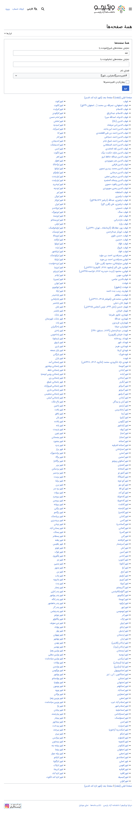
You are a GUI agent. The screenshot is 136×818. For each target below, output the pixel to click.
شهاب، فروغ (122, 247)
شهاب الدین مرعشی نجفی (116, 176)
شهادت (125, 283)
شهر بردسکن (57, 469)
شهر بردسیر (58, 473)
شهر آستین (123, 457)
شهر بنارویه (58, 579)
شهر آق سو (123, 485)
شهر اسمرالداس (121, 714)
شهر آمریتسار (122, 544)
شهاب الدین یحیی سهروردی (115, 188)
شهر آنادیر (123, 556)
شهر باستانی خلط (55, 370)
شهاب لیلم (123, 216)
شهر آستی (123, 453)
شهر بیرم (59, 734)
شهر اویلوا (58, 243)
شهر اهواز (59, 161)
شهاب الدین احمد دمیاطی (116, 137)
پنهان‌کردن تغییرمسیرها (114, 82)
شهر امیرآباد (58, 129)
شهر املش (58, 121)
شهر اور (60, 192)
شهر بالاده (58, 421)
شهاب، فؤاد (123, 243)
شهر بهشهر (58, 639)
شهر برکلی (58, 508)
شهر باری (59, 346)
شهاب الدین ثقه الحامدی (116, 149)
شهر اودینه (58, 188)
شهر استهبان (122, 682)
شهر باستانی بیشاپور (54, 366)
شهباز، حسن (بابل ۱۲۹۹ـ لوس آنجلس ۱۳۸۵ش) (106, 307)
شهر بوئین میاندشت (54, 658)
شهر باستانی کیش (55, 398)
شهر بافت (58, 409)
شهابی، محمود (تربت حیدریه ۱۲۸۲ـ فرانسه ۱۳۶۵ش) (103, 271)
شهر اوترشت (57, 180)
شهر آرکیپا (124, 417)
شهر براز (59, 449)
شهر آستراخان (122, 449)
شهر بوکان (58, 694)
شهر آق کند (123, 492)
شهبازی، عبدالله (121, 319)
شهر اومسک (57, 232)
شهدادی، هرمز (121, 346)
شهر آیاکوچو (122, 595)
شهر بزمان (58, 524)
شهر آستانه (123, 441)
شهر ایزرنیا (58, 267)
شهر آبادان (123, 370)
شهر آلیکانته (123, 540)
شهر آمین (124, 552)
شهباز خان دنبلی (120, 303)
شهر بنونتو (58, 615)
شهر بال (59, 417)
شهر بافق (59, 413)
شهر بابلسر (58, 311)
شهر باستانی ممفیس (53, 394)
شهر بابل (59, 307)
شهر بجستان (57, 437)
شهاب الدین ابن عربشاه (117, 125)
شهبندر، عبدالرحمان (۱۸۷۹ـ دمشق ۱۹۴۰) (109, 330)
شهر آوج (124, 572)
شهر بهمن (59, 643)
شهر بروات (58, 492)
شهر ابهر (124, 607)
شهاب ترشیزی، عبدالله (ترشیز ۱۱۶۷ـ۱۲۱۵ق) (109, 200)
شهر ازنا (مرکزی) (121, 666)
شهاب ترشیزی (121, 196)
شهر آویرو (124, 579)
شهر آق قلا (123, 488)
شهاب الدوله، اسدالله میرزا (116, 117)
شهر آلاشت (123, 504)
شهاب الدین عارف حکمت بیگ (114, 153)
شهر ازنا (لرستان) (120, 662)
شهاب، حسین (122, 239)
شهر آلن (124, 536)
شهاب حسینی (122, 208)
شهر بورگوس (57, 670)
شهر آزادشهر (123, 425)
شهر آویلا (124, 583)
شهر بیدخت (57, 726)
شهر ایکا (59, 291)
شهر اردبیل (123, 631)
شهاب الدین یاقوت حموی (116, 184)
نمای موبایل (83, 805)
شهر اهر (59, 157)
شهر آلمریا (123, 532)
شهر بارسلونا (57, 338)
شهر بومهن (58, 686)
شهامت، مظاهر (121, 295)
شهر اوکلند (58, 239)
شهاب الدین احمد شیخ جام (115, 141)
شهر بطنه (59, 540)
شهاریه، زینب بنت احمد (117, 291)
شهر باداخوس (57, 334)
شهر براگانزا (58, 461)
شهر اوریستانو (57, 220)
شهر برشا (59, 481)
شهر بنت (59, 583)
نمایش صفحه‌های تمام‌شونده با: (114, 59)
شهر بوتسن (58, 666)
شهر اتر (125, 615)
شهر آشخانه (123, 469)
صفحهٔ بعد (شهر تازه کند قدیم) (98, 97)
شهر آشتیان (123, 465)
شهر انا (60, 133)
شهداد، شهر (123, 342)
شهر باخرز (59, 330)
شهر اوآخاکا (58, 164)
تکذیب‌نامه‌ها (95, 805)
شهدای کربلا (122, 350)
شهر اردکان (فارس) (119, 643)
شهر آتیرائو (123, 386)
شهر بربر (59, 465)
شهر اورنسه (58, 216)
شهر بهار (59, 631)
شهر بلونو (59, 548)
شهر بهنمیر (58, 647)
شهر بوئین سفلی (55, 654)
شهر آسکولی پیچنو (120, 461)
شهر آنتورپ (123, 560)
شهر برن (59, 485)
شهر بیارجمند (57, 714)
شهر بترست (58, 429)
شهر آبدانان (123, 378)
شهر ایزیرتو (58, 271)
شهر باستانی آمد (55, 362)
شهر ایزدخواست (56, 263)
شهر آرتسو (123, 406)
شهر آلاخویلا (122, 500)
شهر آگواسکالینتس (120, 591)
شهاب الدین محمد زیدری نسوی (113, 168)
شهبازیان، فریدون (120, 323)
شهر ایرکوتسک (56, 255)
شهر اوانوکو (58, 172)
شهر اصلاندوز (122, 757)
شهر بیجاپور (58, 722)
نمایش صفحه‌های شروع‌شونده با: (114, 48)
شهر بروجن (58, 500)
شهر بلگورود (58, 556)
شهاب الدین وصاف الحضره (116, 180)
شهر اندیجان (57, 141)
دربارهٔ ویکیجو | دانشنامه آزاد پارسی (117, 805)
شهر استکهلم (122, 686)
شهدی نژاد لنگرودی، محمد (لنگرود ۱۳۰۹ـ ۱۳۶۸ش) (104, 362)
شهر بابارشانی (57, 299)
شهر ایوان (59, 283)
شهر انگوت (58, 153)
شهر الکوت (58, 105)
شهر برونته (58, 504)
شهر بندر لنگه (57, 599)
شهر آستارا (123, 437)
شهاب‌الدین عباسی (120, 279)
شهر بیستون (57, 741)
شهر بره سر (58, 488)
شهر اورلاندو (57, 208)
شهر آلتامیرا (123, 512)
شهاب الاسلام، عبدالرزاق (117, 113)
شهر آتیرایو (123, 390)
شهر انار (60, 137)
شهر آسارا (124, 433)
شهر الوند (59, 101)
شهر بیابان (58, 710)
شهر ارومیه (123, 654)
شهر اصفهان (122, 749)
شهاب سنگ (123, 212)
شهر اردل (124, 639)
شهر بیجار (59, 718)
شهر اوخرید (58, 184)
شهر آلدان (124, 516)
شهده (125, 358)
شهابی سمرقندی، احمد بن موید (114, 259)
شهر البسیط (123, 777)
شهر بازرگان (58, 354)
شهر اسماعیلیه (122, 710)
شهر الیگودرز (58, 113)
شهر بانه (59, 425)
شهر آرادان (123, 398)
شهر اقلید (124, 773)
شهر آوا (125, 568)
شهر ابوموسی (122, 611)
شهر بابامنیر (58, 303)
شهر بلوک (59, 552)
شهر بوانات (58, 662)
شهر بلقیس (58, 544)
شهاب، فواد (123, 251)
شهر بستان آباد (56, 528)
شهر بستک (58, 532)
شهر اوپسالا (58, 235)
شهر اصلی (123, 761)
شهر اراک (124, 619)
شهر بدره (59, 445)
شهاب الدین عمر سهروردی (116, 161)
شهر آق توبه (123, 481)
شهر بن (60, 572)
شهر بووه (59, 690)
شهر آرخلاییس (121, 409)
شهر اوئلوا (58, 168)
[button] (130, 9)
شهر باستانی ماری (55, 390)
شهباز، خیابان (122, 311)
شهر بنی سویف (56, 623)
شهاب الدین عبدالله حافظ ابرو (115, 157)
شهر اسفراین (122, 694)
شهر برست (58, 477)
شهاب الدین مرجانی (119, 172)
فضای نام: (124, 70)
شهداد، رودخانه (121, 338)
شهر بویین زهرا (56, 698)
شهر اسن (124, 722)
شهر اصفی (123, 753)
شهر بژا (60, 706)
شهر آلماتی (123, 528)
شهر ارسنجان (122, 650)
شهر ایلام (59, 275)
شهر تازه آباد (57, 773)
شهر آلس (124, 520)
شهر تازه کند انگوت (54, 777)
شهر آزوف (124, 429)
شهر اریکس (123, 658)
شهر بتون (59, 433)
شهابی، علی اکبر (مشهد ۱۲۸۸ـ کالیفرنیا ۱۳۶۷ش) (106, 267)
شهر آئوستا (123, 366)
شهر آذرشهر (123, 394)
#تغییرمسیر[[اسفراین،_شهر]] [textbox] (114, 75)
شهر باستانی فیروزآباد (53, 386)
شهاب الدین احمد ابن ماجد (115, 129)
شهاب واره (123, 224)
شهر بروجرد (58, 496)
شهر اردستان (122, 635)
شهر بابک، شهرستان (54, 319)
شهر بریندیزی (57, 520)
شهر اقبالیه (123, 769)
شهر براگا (59, 457)
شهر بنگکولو (58, 619)
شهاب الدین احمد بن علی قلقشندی (112, 133)
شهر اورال (59, 196)
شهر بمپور (59, 568)
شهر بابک (59, 315)
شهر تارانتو (58, 757)
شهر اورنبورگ (57, 212)
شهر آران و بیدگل (120, 402)
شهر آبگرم (124, 382)
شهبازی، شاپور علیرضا (118, 315)
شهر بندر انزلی (57, 591)
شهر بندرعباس (57, 611)
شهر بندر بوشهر (56, 595)
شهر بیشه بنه (57, 745)
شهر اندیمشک (56, 145)
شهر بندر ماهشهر (55, 603)
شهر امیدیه (58, 125)
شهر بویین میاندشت (54, 702)
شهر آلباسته (123, 508)
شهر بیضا (59, 749)
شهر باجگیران (57, 326)
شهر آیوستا (123, 599)
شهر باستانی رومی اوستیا (52, 374)
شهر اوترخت (57, 176)
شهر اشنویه (123, 741)
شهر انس (59, 149)
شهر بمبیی (58, 564)
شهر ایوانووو (57, 287)
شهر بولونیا (58, 682)
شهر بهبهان (58, 635)
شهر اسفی (123, 698)
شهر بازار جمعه (56, 350)
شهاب (125, 101)
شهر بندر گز (58, 607)
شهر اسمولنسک (121, 718)
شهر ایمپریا (58, 279)
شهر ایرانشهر (57, 251)
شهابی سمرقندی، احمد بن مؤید (113, 255)
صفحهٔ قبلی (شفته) (123, 97)
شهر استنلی (123, 678)
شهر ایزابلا (58, 259)
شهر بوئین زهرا (56, 650)
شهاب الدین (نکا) (120, 121)
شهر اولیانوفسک (56, 228)
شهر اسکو (124, 734)
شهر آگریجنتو (122, 587)
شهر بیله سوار (57, 753)
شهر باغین (58, 406)
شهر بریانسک (57, 516)
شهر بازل (59, 358)
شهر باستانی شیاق (55, 382)
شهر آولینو (123, 576)
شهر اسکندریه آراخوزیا (118, 730)
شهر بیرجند (58, 730)
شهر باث (59, 323)
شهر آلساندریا (122, 524)
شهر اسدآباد (123, 690)
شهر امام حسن (56, 117)
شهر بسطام (58, 536)
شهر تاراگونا (58, 761)
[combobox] (71, 75)
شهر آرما (124, 413)
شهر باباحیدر (57, 295)
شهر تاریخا (58, 769)
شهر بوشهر (58, 674)
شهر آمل (124, 548)
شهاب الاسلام (122, 109)
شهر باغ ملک (57, 402)
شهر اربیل (124, 623)
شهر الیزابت (58, 109)
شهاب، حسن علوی (119, 235)
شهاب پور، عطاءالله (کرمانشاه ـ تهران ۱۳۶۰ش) (107, 228)
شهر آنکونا (123, 564)
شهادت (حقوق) (121, 287)
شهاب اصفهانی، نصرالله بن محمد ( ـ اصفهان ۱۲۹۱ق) (104, 105)
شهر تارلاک (58, 765)
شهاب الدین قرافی (120, 164)
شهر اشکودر (123, 745)
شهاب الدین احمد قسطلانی (115, 145)
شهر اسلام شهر (121, 706)
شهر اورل (59, 204)
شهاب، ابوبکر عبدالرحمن (117, 232)
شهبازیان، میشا (121, 326)
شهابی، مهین (122, 275)
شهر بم (60, 560)
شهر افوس (123, 765)
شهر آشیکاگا (123, 477)
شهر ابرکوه (123, 603)
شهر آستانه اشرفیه (120, 445)
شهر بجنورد (58, 441)
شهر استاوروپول (121, 670)
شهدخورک (123, 354)
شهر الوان (124, 781)
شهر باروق (58, 342)
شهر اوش (59, 224)
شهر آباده (124, 374)
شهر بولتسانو (57, 678)
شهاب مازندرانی (121, 220)
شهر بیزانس (58, 738)
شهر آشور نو (123, 473)
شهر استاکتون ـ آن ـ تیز (117, 674)
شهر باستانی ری (56, 378)
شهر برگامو (58, 512)
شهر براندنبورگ (56, 453)
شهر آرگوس (123, 421)
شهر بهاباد (58, 627)
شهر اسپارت (123, 726)
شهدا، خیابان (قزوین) (118, 334)
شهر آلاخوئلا (122, 496)
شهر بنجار (59, 587)
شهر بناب (59, 576)
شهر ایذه (59, 247)
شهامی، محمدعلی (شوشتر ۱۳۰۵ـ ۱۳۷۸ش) (108, 299)
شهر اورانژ (59, 200)
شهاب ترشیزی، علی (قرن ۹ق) (114, 204)
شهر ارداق (124, 627)
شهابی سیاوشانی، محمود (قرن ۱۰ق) (111, 263)
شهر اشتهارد (123, 738)
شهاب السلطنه (121, 192)
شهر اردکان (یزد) (120, 647)
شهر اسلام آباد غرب (119, 702)
